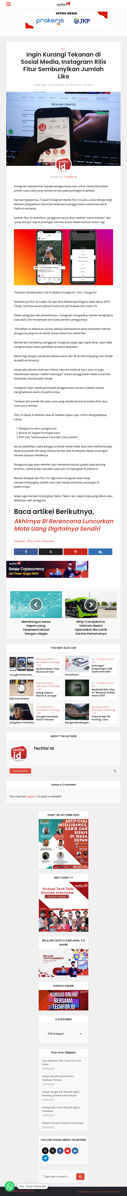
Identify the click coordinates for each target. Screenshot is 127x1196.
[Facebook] (60, 1150)
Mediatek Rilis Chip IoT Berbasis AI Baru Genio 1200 (103, 692)
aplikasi (20, 541)
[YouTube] (67, 1150)
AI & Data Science (44, 659)
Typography (83, 1191)
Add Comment (56, 84)
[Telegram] (45, 1158)
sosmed (49, 541)
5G (93, 659)
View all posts (20, 770)
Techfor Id (75, 84)
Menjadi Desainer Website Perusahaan (63, 1123)
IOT (63, 49)
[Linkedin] (75, 1150)
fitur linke (35, 541)
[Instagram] (45, 1150)
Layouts (94, 1191)
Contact (117, 1191)
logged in (31, 796)
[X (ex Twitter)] (52, 1150)
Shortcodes (105, 1191)
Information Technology (48, 662)
